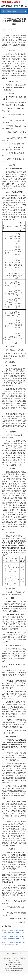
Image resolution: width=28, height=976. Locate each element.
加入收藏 (10, 958)
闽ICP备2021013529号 (14, 966)
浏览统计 (17, 960)
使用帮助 (11, 960)
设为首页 (5, 958)
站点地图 (22, 958)
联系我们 (16, 958)
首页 (3, 6)
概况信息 (9, 6)
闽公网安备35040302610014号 (15, 964)
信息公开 (17, 6)
